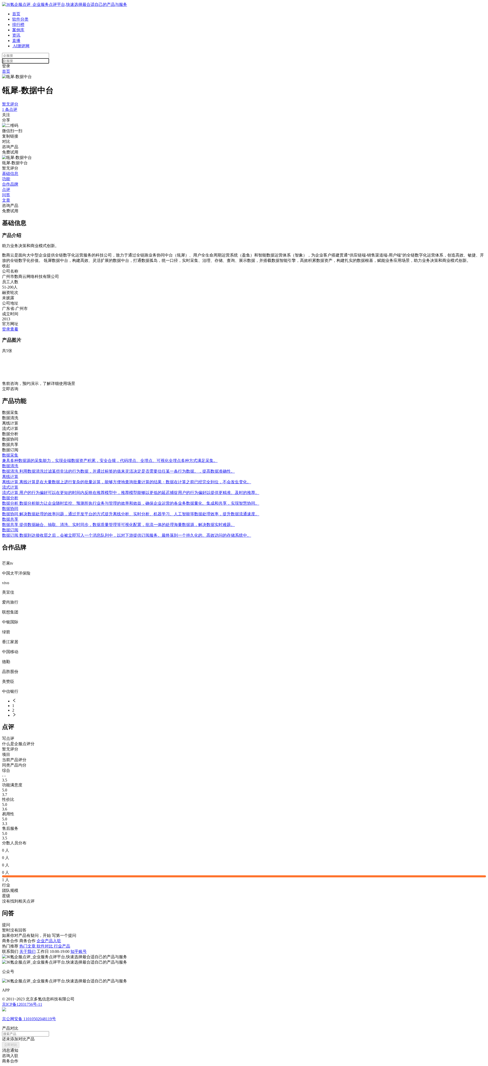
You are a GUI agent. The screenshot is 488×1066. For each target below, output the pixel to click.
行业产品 (62, 946)
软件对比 (45, 946)
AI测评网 (20, 46)
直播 (16, 40)
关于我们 (27, 951)
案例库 (18, 30)
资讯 (16, 35)
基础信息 (10, 173)
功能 (6, 179)
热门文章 (28, 946)
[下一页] (249, 715)
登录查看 (10, 329)
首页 (16, 14)
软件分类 (20, 19)
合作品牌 (10, 184)
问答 (6, 195)
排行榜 (18, 24)
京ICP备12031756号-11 (22, 1004)
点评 (6, 189)
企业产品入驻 (49, 941)
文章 (6, 200)
